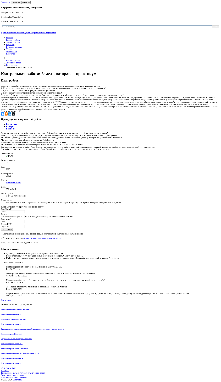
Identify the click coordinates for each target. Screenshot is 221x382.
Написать (5, 370)
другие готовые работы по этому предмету (41, 238)
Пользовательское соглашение (14, 377)
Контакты (10, 54)
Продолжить (7, 229)
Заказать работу (13, 42)
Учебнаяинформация (11, 50)
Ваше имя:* (6, 219)
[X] (13, 114)
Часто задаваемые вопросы (13, 375)
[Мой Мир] (9, 114)
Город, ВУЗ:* (6, 224)
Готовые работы (13, 40)
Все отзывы (6, 300)
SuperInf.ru (17, 380)
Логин (4, 214)
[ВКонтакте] (2, 114)
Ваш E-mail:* (6, 209)
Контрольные (12, 65)
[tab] (12, 124)
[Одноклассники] (6, 114)
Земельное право (13, 63)
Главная (9, 38)
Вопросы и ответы (14, 47)
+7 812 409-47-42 (8, 368)
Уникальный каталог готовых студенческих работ (23, 373)
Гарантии (10, 44)
